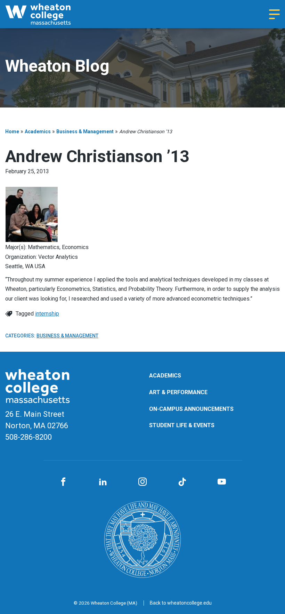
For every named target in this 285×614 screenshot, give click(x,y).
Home (12, 131)
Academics (38, 131)
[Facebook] (63, 482)
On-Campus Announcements (191, 409)
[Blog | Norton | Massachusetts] (47, 14)
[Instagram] (142, 482)
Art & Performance (178, 392)
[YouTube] (222, 482)
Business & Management (85, 131)
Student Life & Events (181, 425)
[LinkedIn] (103, 482)
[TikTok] (182, 482)
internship (47, 313)
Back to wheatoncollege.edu (181, 603)
